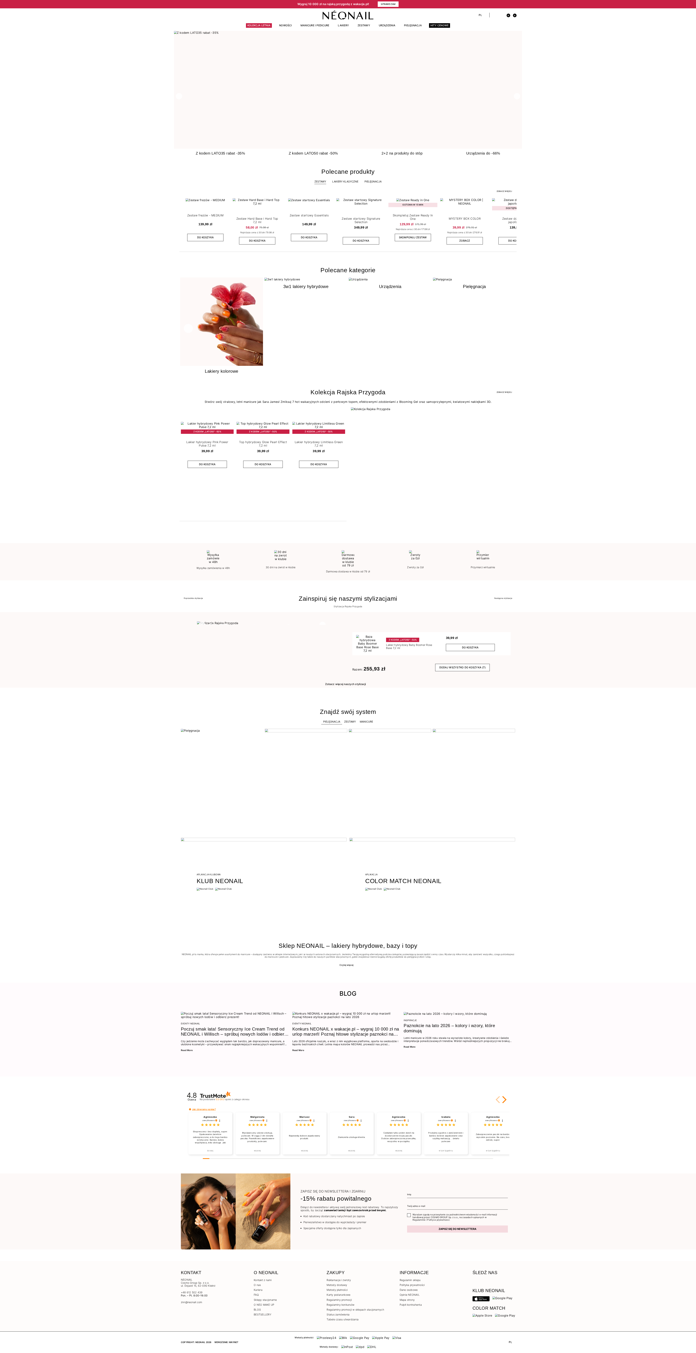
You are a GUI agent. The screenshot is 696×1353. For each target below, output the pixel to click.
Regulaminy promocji (339, 1299)
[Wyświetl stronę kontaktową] (189, 15)
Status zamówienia (338, 1314)
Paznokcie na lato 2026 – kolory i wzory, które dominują (449, 1028)
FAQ (256, 1294)
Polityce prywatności (438, 1219)
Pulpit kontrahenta (411, 1304)
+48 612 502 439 (192, 1292)
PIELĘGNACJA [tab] (373, 181)
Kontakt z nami (263, 1280)
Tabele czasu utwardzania (343, 1319)
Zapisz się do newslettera (457, 1228)
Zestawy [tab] (320, 181)
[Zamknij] (514, 4)
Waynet (233, 1342)
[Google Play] (502, 1298)
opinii (232, 1099)
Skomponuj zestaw (413, 237)
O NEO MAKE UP (264, 1304)
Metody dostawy (337, 1284)
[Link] (348, 32)
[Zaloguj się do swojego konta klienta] (500, 15)
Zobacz (464, 240)
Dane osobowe (409, 1289)
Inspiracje (410, 1020)
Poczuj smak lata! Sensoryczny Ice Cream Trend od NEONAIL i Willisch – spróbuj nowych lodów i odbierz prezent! (233, 1032)
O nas (257, 1284)
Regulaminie (419, 1219)
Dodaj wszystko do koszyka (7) (462, 667)
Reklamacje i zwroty (339, 1280)
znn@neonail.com (191, 1302)
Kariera (258, 1289)
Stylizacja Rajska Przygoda (348, 606)
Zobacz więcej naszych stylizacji (345, 684)
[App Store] (481, 1298)
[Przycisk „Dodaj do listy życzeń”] (226, 202)
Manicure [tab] (366, 721)
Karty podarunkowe (338, 1294)
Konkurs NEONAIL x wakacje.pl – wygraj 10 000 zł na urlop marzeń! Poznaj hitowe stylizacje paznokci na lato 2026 (345, 1032)
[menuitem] (259, 27)
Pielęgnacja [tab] (331, 721)
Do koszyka (205, 237)
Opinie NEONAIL (410, 1294)
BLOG (257, 1309)
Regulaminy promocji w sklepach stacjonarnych (355, 1309)
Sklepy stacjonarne (265, 1299)
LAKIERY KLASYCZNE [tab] (345, 181)
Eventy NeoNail (190, 1023)
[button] (242, 4)
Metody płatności (337, 1289)
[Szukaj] (494, 15)
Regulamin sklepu (410, 1280)
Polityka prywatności (412, 1284)
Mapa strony (407, 1299)
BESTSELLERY (262, 1314)
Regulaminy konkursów (340, 1304)
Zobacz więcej (504, 191)
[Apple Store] (482, 1315)
